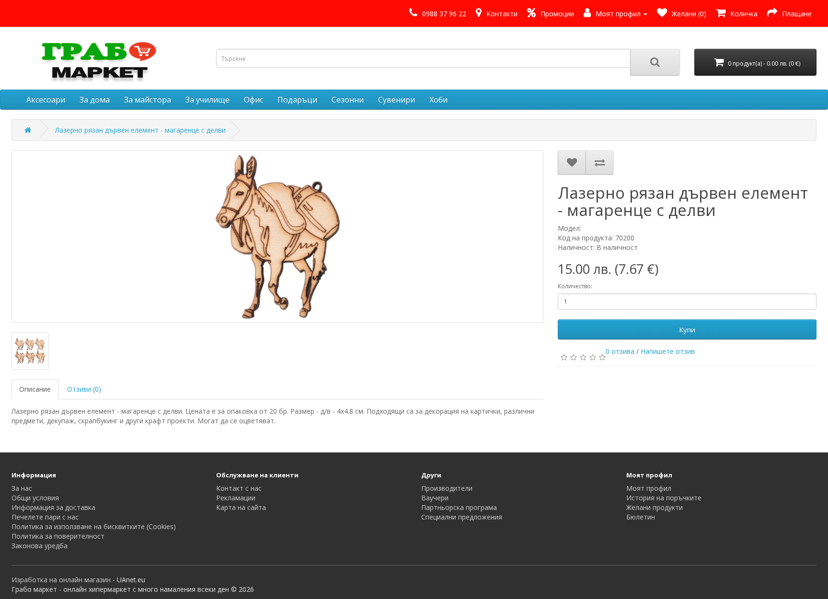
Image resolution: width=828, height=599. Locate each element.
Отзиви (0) (84, 389)
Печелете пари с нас (45, 516)
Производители (446, 488)
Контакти (502, 13)
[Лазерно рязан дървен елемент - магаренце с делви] (277, 236)
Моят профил (648, 488)
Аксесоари (45, 99)
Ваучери (434, 497)
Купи (687, 329)
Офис (253, 99)
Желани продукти (654, 507)
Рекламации (235, 497)
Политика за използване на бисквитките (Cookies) (94, 526)
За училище (207, 99)
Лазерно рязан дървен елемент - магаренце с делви (140, 130)
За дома (95, 99)
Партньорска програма (459, 507)
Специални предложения (461, 516)
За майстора (147, 99)
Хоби (438, 99)
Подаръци (297, 99)
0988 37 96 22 (444, 13)
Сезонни (348, 99)
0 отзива (620, 351)
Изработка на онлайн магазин (61, 579)
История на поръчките (664, 497)
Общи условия (35, 497)
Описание (35, 389)
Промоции (557, 13)
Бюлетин (640, 516)
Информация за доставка (53, 507)
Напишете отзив (668, 351)
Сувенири (396, 99)
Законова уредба (40, 545)
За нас (22, 488)
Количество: (575, 286)
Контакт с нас (239, 488)
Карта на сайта (241, 507)
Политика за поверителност (58, 536)
